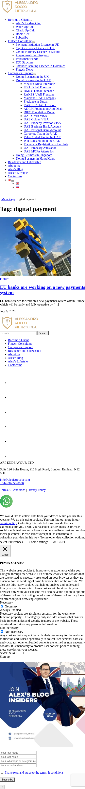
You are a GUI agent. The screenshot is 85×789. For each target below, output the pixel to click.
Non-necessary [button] (9, 627)
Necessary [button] (6, 602)
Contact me (15, 365)
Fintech (4, 278)
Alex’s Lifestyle (18, 361)
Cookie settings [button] (38, 542)
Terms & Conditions (12, 490)
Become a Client (18, 340)
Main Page (8, 199)
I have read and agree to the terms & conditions (34, 772)
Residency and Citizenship (24, 350)
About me (14, 354)
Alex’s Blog (15, 357)
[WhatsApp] (6, 506)
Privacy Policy (36, 490)
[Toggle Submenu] (30, 20)
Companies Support (20, 347)
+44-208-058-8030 (12, 483)
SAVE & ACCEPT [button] (12, 653)
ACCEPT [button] (59, 542)
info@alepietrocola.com (15, 479)
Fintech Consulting (20, 343)
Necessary (11, 606)
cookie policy (8, 523)
